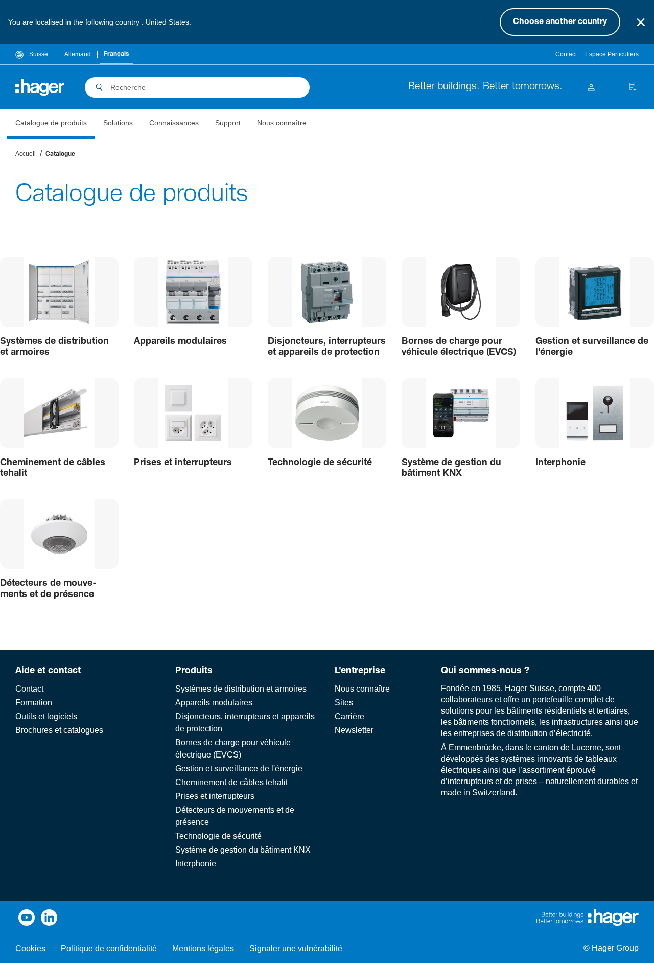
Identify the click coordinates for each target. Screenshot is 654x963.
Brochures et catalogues (59, 730)
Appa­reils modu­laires (180, 341)
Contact (566, 54)
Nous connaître (362, 688)
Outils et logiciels (46, 716)
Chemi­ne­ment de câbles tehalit (52, 468)
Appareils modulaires (213, 702)
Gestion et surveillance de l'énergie (591, 347)
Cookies (30, 948)
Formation (33, 702)
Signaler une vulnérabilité (295, 948)
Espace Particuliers (612, 54)
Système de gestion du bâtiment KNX (243, 849)
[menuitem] (51, 124)
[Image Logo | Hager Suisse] (39, 87)
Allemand (77, 54)
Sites (344, 702)
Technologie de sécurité (218, 836)
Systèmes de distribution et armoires (241, 688)
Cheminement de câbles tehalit (231, 782)
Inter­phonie (560, 462)
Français (116, 54)
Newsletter (354, 730)
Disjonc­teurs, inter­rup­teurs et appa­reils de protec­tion (327, 347)
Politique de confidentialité (109, 948)
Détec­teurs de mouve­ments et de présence (48, 589)
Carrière (349, 716)
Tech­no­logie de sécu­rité (320, 462)
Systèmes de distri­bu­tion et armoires (54, 347)
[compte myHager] (591, 87)
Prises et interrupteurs (214, 796)
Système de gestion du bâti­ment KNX (451, 468)
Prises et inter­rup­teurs (183, 462)
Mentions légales (203, 948)
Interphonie (195, 863)
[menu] (161, 124)
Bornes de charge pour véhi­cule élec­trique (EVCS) (459, 347)
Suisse (38, 54)
